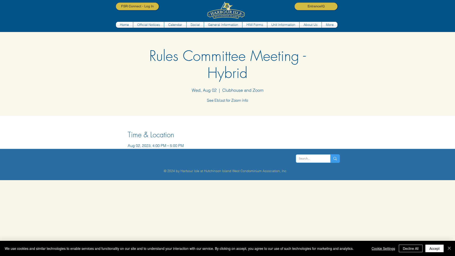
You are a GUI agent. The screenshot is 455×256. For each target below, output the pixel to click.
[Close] (449, 248)
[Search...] (335, 159)
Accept (434, 248)
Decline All (411, 248)
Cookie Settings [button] (383, 248)
